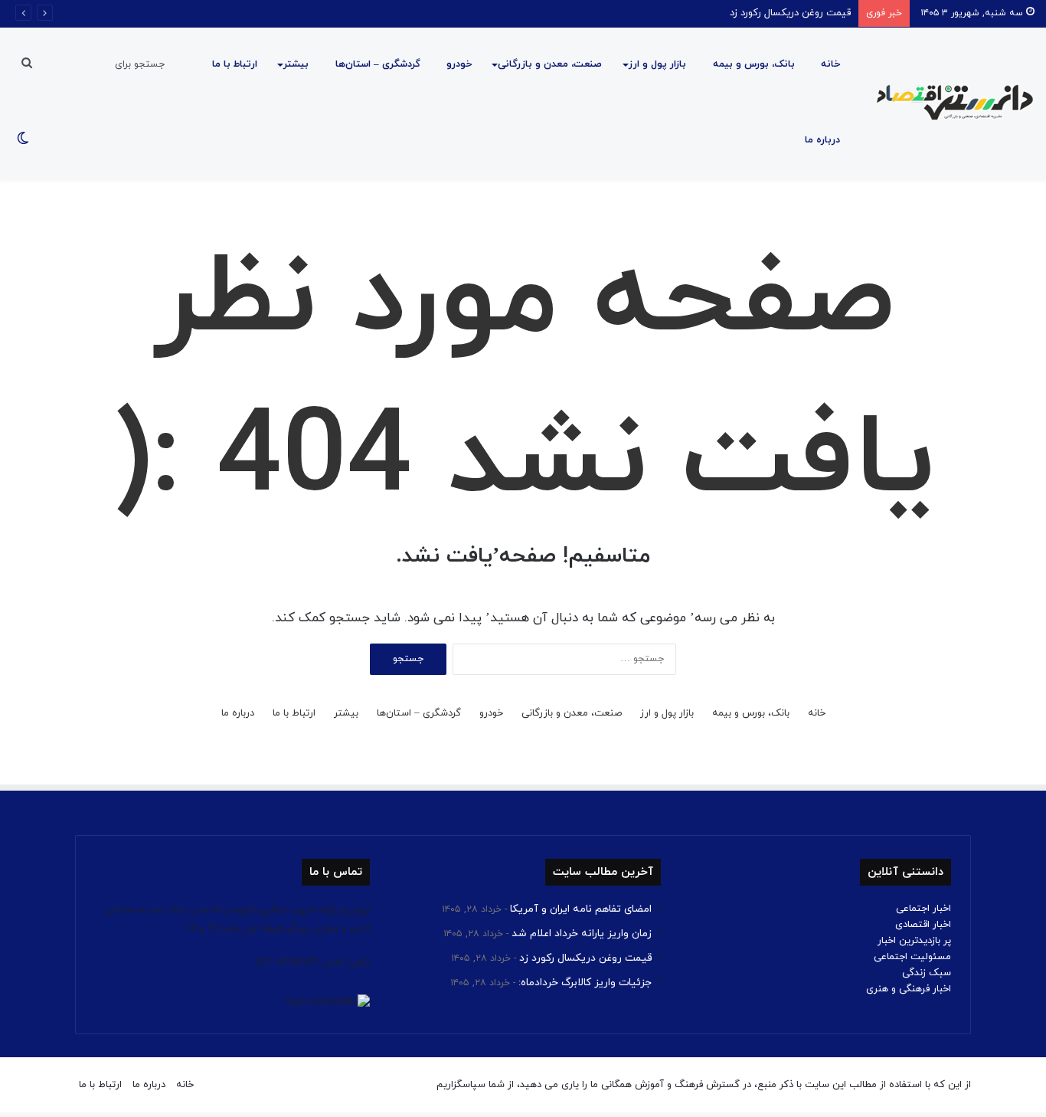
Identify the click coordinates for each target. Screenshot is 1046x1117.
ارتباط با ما (234, 64)
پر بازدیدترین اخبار (914, 941)
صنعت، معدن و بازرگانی (550, 64)
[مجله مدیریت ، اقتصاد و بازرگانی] (950, 103)
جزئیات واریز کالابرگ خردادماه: (585, 982)
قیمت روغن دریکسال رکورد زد (790, 13)
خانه (830, 64)
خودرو (459, 64)
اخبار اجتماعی (923, 909)
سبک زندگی (926, 973)
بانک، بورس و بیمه (754, 64)
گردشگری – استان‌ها (377, 64)
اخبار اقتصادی (923, 925)
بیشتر (296, 64)
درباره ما (822, 140)
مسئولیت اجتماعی (912, 957)
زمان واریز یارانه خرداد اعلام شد (582, 933)
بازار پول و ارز (657, 64)
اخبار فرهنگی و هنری (908, 989)
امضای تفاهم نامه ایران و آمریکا (581, 909)
